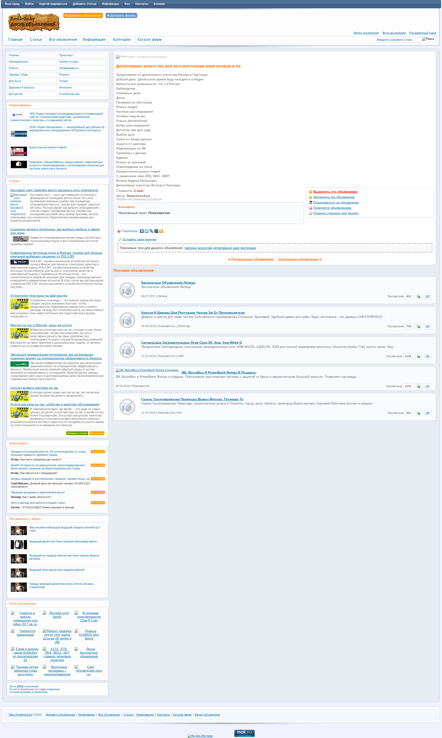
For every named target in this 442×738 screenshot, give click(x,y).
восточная (248, 248)
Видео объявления (366, 33)
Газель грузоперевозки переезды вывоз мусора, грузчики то (192, 399)
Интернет (65, 87)
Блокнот (159, 4)
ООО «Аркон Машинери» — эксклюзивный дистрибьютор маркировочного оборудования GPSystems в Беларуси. (67, 129)
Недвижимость (69, 68)
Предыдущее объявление (252, 259)
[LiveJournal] (151, 231)
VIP (427, 296)
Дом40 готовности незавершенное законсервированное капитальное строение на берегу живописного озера (57, 469)
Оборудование (18, 61)
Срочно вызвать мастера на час (34, 388)
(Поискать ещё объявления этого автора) (139, 199)
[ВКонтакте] (142, 231)
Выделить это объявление (335, 191)
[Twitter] (146, 231)
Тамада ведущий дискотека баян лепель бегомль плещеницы (61, 585)
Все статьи (96, 433)
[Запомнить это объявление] (418, 296)
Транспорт (66, 55)
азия (236, 248)
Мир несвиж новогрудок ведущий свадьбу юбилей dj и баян (64, 529)
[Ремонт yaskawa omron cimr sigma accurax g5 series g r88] (57, 642)
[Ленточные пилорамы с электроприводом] (57, 674)
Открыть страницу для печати (335, 213)
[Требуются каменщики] (25, 634)
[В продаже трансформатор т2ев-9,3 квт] (89, 620)
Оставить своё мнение (139, 239)
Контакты (141, 4)
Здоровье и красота (22, 87)
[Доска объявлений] (33, 30)
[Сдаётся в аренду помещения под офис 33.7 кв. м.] (25, 624)
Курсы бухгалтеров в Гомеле (48, 147)
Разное (64, 74)
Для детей (15, 94)
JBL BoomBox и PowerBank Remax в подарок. (218, 372)
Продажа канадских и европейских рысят (57, 495)
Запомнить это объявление (334, 197)
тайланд (190, 248)
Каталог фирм (182, 714)
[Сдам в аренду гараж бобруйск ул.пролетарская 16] (25, 660)
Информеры (110, 4)
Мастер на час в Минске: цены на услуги (41, 325)
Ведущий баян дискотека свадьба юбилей (56, 569)
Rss (127, 4)
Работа (13, 68)
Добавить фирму (122, 15)
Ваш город (12, 4)
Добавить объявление (84, 15)
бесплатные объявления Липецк (168, 282)
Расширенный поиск (422, 33)
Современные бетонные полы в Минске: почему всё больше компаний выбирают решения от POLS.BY (56, 254)
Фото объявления (394, 33)
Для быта (15, 81)
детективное (222, 248)
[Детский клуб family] (57, 616)
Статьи (128, 714)
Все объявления (109, 714)
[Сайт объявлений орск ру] (89, 674)
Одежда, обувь (18, 74)
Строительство (69, 94)
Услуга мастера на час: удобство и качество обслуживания (54, 404)
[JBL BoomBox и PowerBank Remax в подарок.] (148, 370)
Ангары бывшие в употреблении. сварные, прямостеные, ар (57, 482)
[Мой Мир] (156, 231)
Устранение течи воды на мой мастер (38, 295)
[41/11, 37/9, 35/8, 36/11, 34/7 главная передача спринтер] (57, 660)
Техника (14, 55)
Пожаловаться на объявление (336, 202)
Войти (29, 4)
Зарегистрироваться (53, 4)
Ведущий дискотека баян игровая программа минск (63, 541)
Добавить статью (84, 4)
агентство (205, 248)
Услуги (63, 81)
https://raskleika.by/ (20, 714)
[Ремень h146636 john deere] (89, 638)
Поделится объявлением (332, 208)
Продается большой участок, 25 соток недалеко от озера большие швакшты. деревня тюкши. (57, 455)
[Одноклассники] (161, 231)
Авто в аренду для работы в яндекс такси (57, 505)
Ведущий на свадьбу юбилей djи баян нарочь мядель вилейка (64, 557)
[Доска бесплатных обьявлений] (89, 656)
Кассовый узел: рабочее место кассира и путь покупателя (54, 190)
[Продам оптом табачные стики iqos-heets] (25, 674)
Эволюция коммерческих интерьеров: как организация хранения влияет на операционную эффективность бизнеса (56, 356)
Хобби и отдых (69, 61)
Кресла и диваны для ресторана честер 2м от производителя (192, 312)
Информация (145, 714)
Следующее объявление (298, 259)
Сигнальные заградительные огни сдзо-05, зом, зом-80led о (191, 342)
